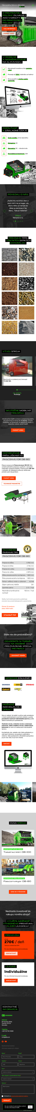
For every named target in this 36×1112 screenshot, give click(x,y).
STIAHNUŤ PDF (10, 615)
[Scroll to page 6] (22, 221)
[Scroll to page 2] (18, 43)
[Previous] (4, 211)
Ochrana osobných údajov (10, 1048)
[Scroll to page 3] (20, 43)
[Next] (31, 211)
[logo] (13, 5)
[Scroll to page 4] (19, 221)
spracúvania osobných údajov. (19, 1096)
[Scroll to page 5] (20, 221)
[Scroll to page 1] (16, 43)
